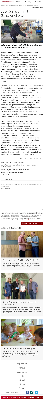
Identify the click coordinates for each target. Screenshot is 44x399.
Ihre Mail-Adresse (6, 179)
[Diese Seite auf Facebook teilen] (27, 392)
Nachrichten (12, 5)
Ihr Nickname (5, 174)
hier (15, 219)
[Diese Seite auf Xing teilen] (31, 392)
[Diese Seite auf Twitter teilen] (36, 392)
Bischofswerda (5, 165)
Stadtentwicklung (6, 166)
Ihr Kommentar (5, 188)
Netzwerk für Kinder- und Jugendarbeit (24, 165)
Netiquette (30, 219)
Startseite (4, 5)
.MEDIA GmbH (36, 397)
